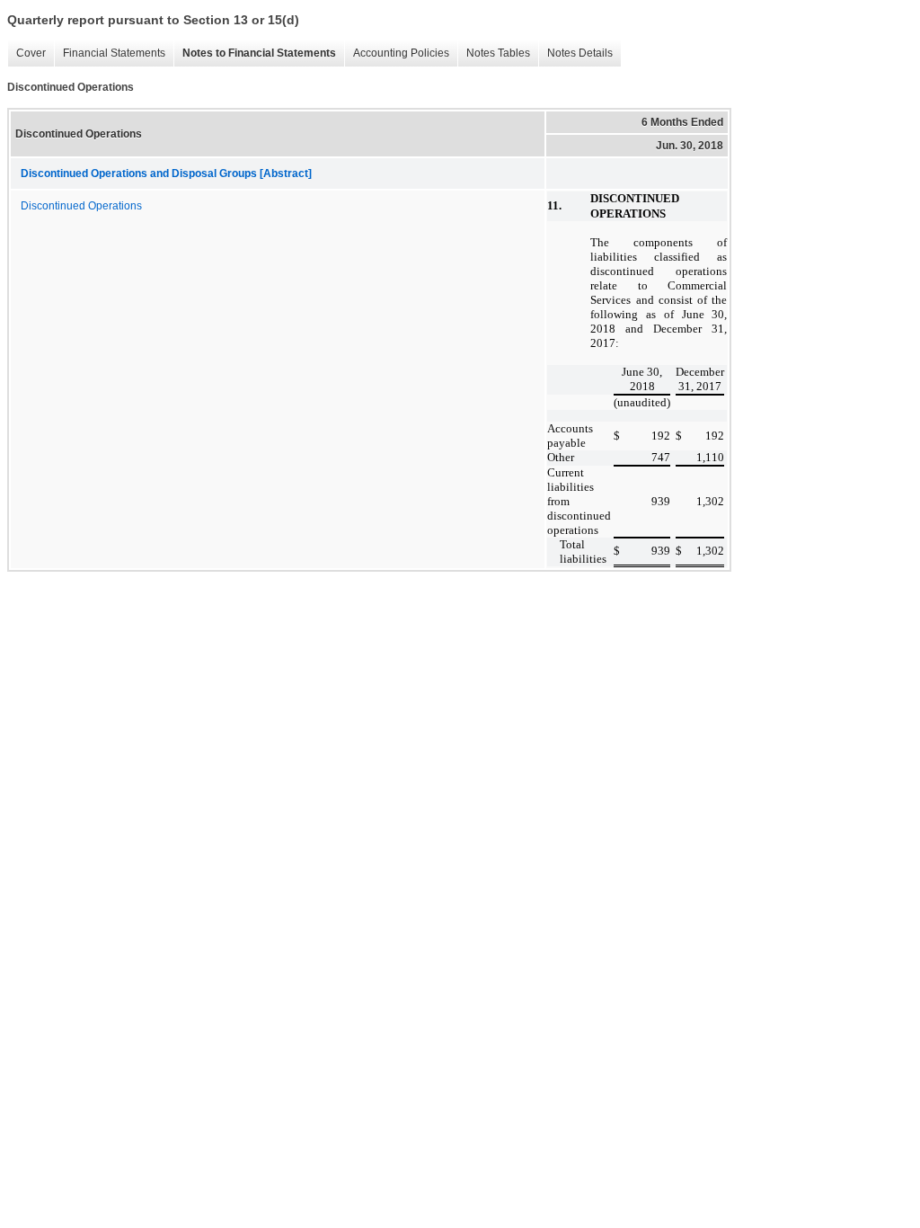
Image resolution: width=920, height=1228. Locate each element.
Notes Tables (493, 53)
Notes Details (575, 53)
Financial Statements (109, 53)
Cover (26, 53)
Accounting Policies (396, 53)
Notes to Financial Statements (254, 53)
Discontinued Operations (81, 205)
